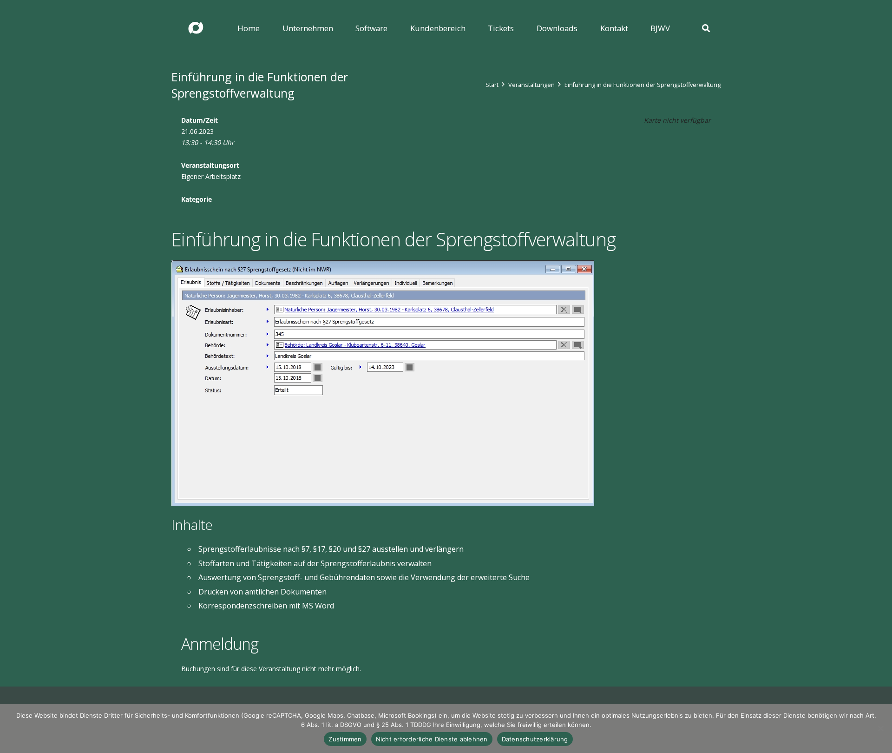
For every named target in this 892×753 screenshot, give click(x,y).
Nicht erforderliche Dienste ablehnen (432, 739)
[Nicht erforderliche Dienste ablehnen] (880, 728)
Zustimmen (344, 739)
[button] (340, 28)
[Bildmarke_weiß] (195, 28)
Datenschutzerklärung (535, 739)
